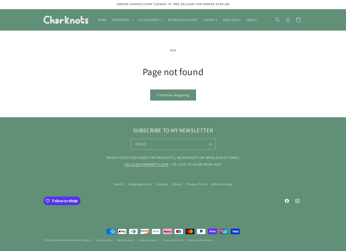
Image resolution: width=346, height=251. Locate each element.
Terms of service (173, 240)
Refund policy (125, 240)
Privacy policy (104, 240)
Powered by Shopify (79, 240)
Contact (162, 184)
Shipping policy (148, 240)
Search (119, 184)
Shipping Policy (140, 184)
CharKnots (59, 240)
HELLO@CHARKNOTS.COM (146, 164)
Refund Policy (221, 184)
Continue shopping (173, 95)
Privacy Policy (196, 184)
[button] (122, 20)
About (177, 184)
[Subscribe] (210, 144)
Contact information (200, 240)
